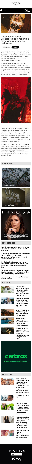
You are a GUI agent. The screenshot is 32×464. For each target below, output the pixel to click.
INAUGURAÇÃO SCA (9, 205)
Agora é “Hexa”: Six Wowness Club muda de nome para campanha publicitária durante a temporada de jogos (22, 333)
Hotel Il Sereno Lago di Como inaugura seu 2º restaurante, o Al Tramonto (22, 312)
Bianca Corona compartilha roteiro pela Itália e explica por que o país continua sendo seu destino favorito (22, 291)
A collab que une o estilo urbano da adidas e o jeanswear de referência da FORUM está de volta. (15, 248)
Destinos (15, 47)
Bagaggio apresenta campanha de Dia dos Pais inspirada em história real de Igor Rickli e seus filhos (22, 303)
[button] (5, 10)
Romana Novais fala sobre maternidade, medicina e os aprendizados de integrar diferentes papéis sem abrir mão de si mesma (22, 422)
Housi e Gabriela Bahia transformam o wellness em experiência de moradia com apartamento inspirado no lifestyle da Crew (14, 264)
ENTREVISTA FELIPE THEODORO (22, 396)
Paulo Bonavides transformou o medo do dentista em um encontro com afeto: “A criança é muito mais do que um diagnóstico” (22, 409)
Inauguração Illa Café (9, 185)
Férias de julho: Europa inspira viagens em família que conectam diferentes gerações (22, 322)
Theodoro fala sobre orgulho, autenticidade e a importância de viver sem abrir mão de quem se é (22, 435)
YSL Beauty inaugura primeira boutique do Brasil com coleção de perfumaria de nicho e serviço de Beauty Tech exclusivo (15, 271)
